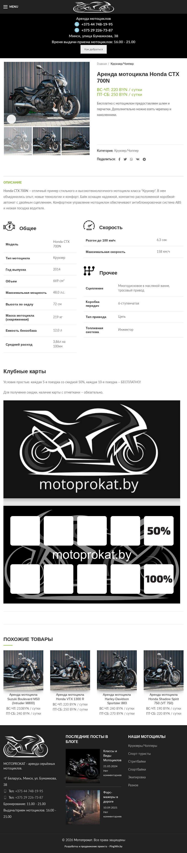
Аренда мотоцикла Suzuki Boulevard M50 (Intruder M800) (23, 699)
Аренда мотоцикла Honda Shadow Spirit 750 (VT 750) (163, 699)
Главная (102, 64)
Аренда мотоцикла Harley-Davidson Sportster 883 (117, 699)
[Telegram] (144, 159)
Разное (133, 785)
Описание (12, 182)
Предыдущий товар (172, 64)
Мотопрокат (83, 840)
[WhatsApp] (131, 159)
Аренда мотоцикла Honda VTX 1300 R (70, 697)
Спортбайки (137, 769)
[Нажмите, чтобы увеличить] (11, 119)
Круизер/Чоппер (122, 64)
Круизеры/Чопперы (142, 746)
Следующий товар (181, 64)
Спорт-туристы (139, 754)
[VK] (137, 159)
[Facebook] (119, 159)
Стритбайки (137, 761)
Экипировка (137, 777)
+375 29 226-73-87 (97, 30)
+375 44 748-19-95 (97, 24)
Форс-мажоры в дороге (110, 796)
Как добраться (93, 49)
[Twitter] (125, 159)
